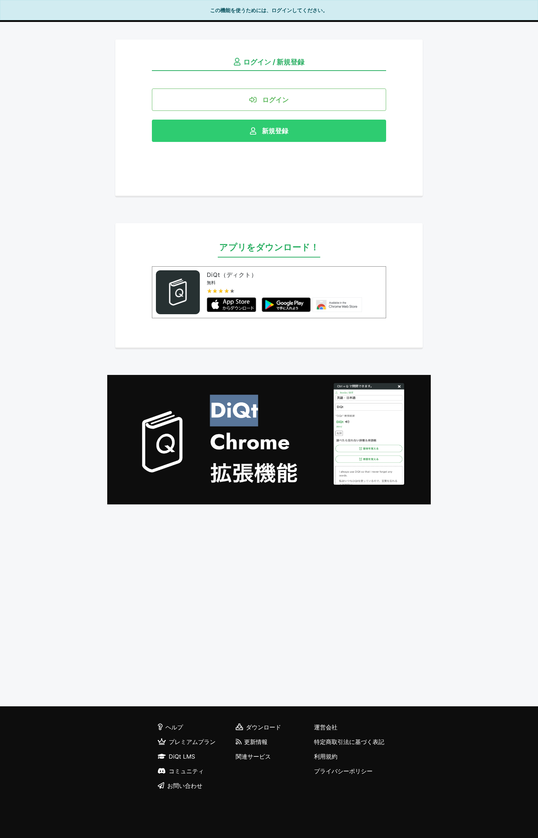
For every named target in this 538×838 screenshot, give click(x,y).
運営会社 (325, 727)
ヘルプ (174, 727)
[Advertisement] (269, 606)
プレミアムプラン (192, 741)
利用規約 (325, 756)
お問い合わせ (184, 785)
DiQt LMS (182, 756)
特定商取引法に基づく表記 (349, 741)
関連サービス (253, 756)
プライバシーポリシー (343, 771)
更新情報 (256, 741)
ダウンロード (263, 727)
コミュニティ (186, 771)
